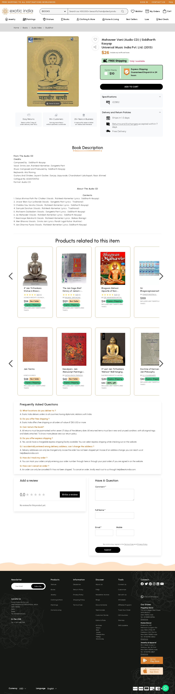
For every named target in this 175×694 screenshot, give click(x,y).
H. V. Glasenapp (149, 375)
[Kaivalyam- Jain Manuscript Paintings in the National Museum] (74, 365)
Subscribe (38, 586)
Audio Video (37, 27)
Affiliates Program (125, 605)
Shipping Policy (79, 600)
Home (16, 27)
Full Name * (100, 510)
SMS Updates (123, 625)
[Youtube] (162, 584)
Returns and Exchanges (125, 124)
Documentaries (101, 605)
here (86, 461)
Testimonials (100, 610)
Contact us (158, 2)
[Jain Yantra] (35, 365)
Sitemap (121, 620)
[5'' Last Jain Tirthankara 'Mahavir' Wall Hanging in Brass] (112, 365)
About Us (99, 584)
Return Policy (78, 589)
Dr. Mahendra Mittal (113, 297)
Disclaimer (77, 584)
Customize (122, 589)
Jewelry (53, 595)
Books (25, 27)
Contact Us (122, 584)
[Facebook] (142, 584)
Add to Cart (131, 86)
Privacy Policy (142, 544)
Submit (107, 550)
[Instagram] (154, 584)
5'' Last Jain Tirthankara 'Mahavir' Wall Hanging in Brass (112, 372)
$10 (112, 73)
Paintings (54, 605)
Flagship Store (147, 608)
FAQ (171, 2)
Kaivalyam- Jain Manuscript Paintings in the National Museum (73, 372)
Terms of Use (128, 544)
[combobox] (93, 11)
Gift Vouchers (123, 615)
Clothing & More (57, 600)
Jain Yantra (29, 369)
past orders (107, 461)
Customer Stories (102, 615)
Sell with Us (122, 595)
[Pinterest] (150, 584)
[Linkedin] (158, 584)
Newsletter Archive (102, 595)
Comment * (100, 487)
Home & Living (56, 610)
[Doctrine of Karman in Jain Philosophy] (151, 365)
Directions (144, 619)
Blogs (98, 600)
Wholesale (122, 600)
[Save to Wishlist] (95, 40)
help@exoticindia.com (29, 453)
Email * (98, 527)
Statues (53, 584)
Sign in (144, 2)
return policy (71, 433)
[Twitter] (146, 584)
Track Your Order (124, 610)
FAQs (97, 589)
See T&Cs (33, 124)
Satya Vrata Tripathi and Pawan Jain (73, 376)
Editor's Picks (101, 620)
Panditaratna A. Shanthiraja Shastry (149, 295)
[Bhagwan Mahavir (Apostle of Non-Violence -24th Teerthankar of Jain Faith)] (112, 284)
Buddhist (49, 27)
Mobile (119, 527)
